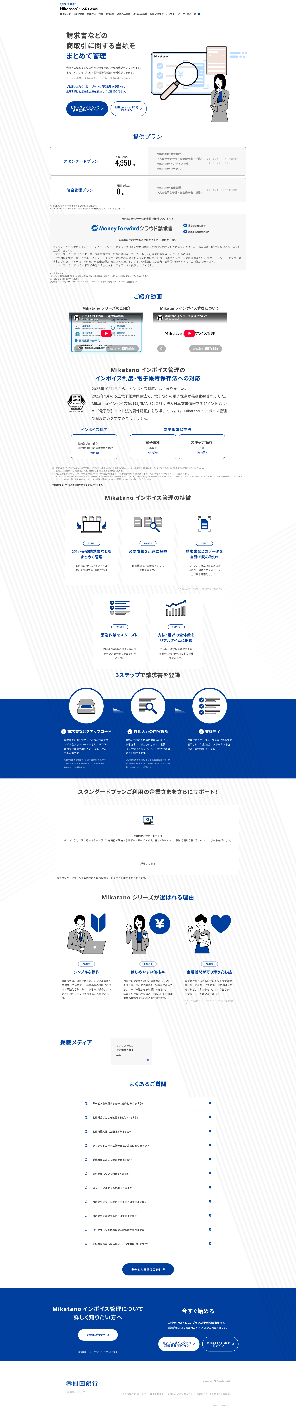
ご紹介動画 (79, 13)
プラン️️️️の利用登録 (101, 86)
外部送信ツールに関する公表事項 (213, 1394)
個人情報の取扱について (134, 1394)
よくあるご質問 (140, 13)
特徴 (101, 13)
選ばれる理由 (123, 13)
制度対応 (91, 13)
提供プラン (65, 13)
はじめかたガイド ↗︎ (90, 91)
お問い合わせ (156, 13)
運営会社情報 (157, 1394)
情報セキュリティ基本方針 (180, 1394)
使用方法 (110, 13)
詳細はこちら (148, 863)
